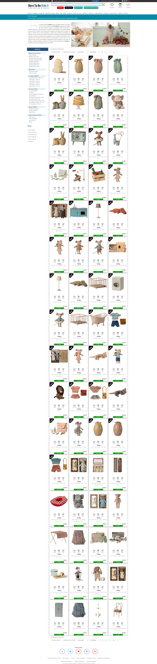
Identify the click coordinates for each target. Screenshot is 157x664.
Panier (63, 80)
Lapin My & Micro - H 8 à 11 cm (36, 77)
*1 (102, 52)
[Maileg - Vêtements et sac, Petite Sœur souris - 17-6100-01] (98, 392)
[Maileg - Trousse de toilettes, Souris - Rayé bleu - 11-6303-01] (59, 174)
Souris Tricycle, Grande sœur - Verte (59, 265)
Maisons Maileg (32, 55)
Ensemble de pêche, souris (118, 156)
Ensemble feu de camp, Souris (78, 193)
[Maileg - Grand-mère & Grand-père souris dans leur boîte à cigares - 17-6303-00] (59, 356)
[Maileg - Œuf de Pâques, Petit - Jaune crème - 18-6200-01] (78, 66)
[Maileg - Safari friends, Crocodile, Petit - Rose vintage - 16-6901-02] (117, 211)
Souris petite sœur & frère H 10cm (36, 97)
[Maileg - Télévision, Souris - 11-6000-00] (78, 138)
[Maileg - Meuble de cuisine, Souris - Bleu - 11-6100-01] (78, 211)
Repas (57, 13)
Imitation (91, 13)
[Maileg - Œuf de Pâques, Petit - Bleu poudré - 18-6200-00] (98, 102)
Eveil (80, 13)
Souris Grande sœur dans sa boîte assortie (118, 592)
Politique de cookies (91, 658)
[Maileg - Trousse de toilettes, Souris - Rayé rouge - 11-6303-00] (59, 428)
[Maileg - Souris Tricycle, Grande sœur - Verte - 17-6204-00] (59, 247)
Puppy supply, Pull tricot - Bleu (79, 628)
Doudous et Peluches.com (66, 661)
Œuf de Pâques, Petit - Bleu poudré (98, 120)
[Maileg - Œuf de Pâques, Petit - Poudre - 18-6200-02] (98, 66)
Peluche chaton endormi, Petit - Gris (118, 410)
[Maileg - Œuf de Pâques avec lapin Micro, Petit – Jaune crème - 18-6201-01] (59, 138)
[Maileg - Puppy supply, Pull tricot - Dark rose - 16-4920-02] (78, 537)
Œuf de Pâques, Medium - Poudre (117, 447)
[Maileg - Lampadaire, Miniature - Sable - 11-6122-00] (98, 211)
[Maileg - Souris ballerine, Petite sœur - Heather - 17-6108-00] (78, 428)
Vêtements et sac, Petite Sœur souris (98, 410)
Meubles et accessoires (34, 56)
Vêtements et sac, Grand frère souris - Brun (117, 338)
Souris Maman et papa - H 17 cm (36, 102)
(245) (32, 132)
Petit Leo (59, 410)
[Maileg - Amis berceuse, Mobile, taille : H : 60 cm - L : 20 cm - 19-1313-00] (98, 610)
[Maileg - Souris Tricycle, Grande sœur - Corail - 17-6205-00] (78, 356)
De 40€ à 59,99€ (31, 136)
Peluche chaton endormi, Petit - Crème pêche (98, 374)
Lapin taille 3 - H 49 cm (34, 82)
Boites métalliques (33, 118)
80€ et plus (30, 141)
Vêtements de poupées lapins (35, 58)
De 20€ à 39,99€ (31, 134)
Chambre (35, 13)
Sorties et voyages (50, 13)
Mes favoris (112, 7)
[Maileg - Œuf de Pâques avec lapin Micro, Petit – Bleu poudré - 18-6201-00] (59, 102)
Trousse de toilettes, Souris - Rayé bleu (59, 193)
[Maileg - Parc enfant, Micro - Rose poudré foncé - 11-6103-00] (98, 283)
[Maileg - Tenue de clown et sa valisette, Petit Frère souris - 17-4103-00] (98, 537)
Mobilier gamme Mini (34, 64)
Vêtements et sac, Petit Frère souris (59, 483)
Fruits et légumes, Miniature (98, 193)
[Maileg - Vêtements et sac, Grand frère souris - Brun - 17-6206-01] (117, 319)
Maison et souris (32, 73)
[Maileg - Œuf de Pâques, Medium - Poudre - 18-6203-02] (117, 428)
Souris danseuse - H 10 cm (35, 104)
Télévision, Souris (78, 156)
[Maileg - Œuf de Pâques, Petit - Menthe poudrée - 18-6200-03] (117, 66)
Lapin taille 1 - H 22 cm (34, 79)
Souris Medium (32, 95)
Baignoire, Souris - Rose (98, 338)
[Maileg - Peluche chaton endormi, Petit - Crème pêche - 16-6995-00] (98, 356)
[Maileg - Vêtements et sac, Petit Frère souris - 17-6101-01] (59, 465)
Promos (60, 7)
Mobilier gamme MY (34, 61)
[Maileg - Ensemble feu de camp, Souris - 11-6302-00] (78, 174)
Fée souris (31, 92)
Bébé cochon (32, 117)
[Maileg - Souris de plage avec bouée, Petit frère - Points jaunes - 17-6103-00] (98, 138)
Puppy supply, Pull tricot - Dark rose (78, 555)
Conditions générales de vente (54, 658)
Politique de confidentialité (104, 658)
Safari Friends (32, 112)
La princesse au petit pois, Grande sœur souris (118, 265)
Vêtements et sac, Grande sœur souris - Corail (78, 410)
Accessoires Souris (33, 90)
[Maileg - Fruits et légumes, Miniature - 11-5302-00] (98, 174)
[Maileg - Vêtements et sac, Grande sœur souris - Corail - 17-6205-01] (78, 392)
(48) (31, 130)
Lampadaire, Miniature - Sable (98, 229)
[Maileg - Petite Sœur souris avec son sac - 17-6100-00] (78, 247)
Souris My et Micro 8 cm (34, 99)
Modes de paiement (81, 658)
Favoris (55, 80)
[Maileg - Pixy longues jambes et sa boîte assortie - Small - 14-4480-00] (117, 465)
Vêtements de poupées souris (35, 59)
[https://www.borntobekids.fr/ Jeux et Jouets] (39, 5)
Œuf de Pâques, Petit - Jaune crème (78, 84)
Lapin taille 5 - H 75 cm (34, 86)
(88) (32, 136)
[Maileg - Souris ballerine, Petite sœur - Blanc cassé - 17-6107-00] (117, 174)
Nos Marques (69, 7)
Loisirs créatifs (98, 13)
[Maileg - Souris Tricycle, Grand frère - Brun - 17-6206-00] (117, 356)
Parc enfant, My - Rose (78, 338)
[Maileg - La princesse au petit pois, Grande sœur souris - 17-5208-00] (117, 247)
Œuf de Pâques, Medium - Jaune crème (98, 447)
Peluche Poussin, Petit (59, 84)
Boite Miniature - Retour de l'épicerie (118, 555)
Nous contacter (65, 658)
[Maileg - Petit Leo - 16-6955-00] (59, 392)
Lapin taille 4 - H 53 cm (34, 84)
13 (113, 52)
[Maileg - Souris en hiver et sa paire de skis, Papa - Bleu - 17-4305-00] (78, 573)
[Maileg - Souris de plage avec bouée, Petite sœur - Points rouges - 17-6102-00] (59, 319)
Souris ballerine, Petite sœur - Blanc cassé (118, 193)
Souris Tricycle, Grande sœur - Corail (78, 374)
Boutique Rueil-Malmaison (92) (91, 7)
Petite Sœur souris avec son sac (79, 265)
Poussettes (41, 13)
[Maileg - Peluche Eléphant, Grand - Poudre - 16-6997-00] (117, 102)
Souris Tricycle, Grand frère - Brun (118, 374)
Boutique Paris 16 (78, 7)
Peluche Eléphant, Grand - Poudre (117, 120)
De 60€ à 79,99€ (31, 139)
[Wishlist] (112, 6)
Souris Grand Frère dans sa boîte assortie (79, 483)
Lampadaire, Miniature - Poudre (59, 301)
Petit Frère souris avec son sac (98, 265)
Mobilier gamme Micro (34, 63)
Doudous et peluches (72, 13)
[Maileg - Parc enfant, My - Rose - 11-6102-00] (78, 319)
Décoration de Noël (33, 71)
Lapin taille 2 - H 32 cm (34, 81)
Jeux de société (113, 13)
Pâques (30, 121)
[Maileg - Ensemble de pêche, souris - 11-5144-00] (117, 138)
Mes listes (120, 7)
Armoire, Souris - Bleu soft (59, 628)
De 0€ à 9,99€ (30, 130)
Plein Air (120, 13)
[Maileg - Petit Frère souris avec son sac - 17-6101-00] (98, 247)
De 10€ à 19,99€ (31, 132)
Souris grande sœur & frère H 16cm (36, 100)
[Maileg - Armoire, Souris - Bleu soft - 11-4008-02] (59, 610)
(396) (32, 134)
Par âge (29, 13)
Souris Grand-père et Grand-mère (36, 94)
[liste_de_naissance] (120, 6)
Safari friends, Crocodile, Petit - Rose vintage (118, 229)
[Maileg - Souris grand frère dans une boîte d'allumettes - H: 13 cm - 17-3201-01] (98, 501)
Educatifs (85, 13)
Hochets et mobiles (33, 110)
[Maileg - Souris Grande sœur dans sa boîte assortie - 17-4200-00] (117, 573)
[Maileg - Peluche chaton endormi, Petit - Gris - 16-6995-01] (117, 392)
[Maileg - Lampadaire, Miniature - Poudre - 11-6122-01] (59, 283)
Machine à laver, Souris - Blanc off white (118, 301)
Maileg (59, 82)
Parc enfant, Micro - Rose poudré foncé (98, 301)
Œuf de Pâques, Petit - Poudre (98, 84)
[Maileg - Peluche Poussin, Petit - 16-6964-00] (59, 66)
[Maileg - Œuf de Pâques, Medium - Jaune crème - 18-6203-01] (98, 428)
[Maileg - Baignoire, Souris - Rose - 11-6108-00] (98, 319)
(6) (30, 141)
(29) (32, 139)
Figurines (105, 13)
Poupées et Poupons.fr (79, 661)
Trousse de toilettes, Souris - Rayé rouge (59, 447)
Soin (61, 13)
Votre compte (95, 0)
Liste (59, 80)
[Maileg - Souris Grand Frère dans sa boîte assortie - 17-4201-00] (78, 465)
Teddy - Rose (117, 519)
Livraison (73, 658)
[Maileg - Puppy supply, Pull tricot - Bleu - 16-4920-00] (78, 610)
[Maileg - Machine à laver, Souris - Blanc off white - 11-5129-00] (117, 283)
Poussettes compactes (91, 661)
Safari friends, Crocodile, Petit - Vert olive (78, 301)
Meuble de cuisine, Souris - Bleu (78, 229)
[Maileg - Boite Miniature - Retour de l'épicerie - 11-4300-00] (117, 537)
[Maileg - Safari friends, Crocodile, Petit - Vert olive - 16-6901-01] (78, 283)
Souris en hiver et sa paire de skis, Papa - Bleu (79, 592)
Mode (64, 13)
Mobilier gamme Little (34, 66)
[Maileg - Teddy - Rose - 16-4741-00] (117, 501)
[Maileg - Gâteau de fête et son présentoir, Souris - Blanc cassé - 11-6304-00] (78, 102)
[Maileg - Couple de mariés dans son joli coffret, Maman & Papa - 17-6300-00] (59, 211)
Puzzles (126, 13)
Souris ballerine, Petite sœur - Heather (78, 447)
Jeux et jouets (32, 120)
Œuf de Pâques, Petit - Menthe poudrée (117, 84)
